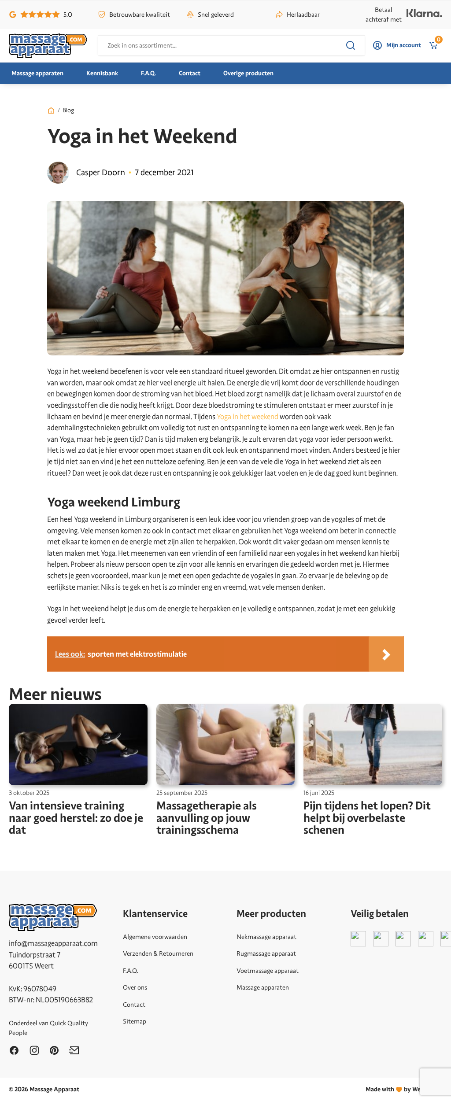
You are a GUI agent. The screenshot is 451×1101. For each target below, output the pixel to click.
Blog (68, 110)
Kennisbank (102, 73)
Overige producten (248, 73)
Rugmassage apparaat (266, 953)
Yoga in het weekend (247, 416)
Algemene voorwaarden (155, 937)
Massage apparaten (37, 73)
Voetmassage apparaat (268, 971)
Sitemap (134, 1021)
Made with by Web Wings (404, 1089)
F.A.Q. (148, 73)
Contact (189, 73)
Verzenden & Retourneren (158, 953)
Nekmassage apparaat (266, 937)
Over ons (135, 987)
